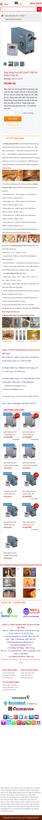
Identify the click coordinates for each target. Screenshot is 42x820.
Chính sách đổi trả (27, 675)
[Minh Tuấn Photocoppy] (31, 618)
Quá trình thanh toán (9, 690)
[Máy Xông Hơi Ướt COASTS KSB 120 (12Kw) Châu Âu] (30, 428)
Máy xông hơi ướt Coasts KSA (15, 89)
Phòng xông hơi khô (11, 144)
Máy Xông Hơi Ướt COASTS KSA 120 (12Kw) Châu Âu (29, 524)
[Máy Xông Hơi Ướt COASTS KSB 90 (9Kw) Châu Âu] (11, 459)
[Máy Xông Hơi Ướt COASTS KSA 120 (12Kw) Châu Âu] (30, 519)
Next (39, 613)
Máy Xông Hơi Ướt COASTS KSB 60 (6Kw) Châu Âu (30, 465)
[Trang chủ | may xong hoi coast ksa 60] (21, 4)
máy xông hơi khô (12, 273)
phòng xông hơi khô (19, 245)
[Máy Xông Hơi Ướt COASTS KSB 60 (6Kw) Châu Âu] (30, 459)
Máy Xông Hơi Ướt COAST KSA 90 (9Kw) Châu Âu (11, 555)
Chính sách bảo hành (28, 673)
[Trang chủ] (2, 16)
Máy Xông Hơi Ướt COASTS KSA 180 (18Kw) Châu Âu (29, 494)
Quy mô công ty (7, 677)
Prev (2, 613)
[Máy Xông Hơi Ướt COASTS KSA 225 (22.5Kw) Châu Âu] (11, 488)
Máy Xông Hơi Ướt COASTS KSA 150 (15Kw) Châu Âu (10, 524)
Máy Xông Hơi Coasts (13, 19)
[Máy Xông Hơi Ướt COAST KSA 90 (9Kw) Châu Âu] (11, 549)
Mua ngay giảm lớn (27, 677)
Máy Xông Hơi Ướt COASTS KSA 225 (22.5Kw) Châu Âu (10, 494)
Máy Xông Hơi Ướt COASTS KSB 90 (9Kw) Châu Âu (11, 465)
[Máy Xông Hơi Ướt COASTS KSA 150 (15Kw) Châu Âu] (11, 519)
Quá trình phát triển (8, 675)
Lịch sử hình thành (8, 673)
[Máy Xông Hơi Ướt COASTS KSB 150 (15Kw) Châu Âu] (11, 428)
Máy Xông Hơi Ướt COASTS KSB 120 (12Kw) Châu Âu (29, 434)
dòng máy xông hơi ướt (24, 95)
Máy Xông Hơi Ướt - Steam (14, 16)
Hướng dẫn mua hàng (9, 685)
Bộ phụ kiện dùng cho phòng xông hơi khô (19, 315)
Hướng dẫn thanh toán (10, 687)
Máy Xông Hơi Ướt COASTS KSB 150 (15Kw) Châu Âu (10, 434)
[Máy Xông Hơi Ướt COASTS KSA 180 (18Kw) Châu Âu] (30, 488)
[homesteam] (9, 618)
